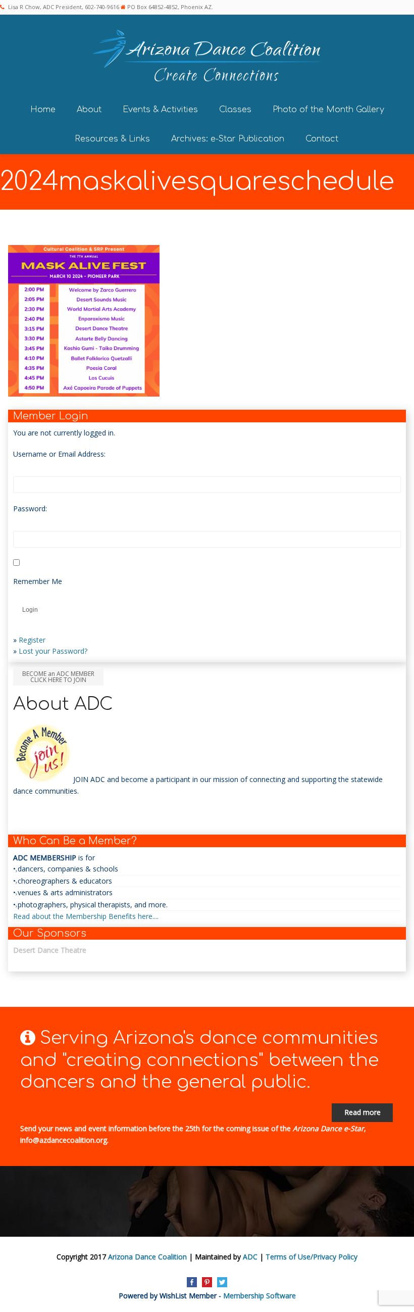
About (89, 109)
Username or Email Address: (59, 454)
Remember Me (37, 581)
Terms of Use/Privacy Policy (311, 1256)
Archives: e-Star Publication (227, 138)
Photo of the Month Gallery (328, 109)
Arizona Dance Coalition (147, 1256)
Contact (321, 138)
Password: (30, 508)
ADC (250, 1256)
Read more (362, 1112)
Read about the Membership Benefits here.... (86, 916)
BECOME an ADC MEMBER (58, 676)
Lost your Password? (53, 651)
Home (43, 109)
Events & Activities (160, 109)
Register (32, 640)
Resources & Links (112, 138)
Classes (235, 109)
